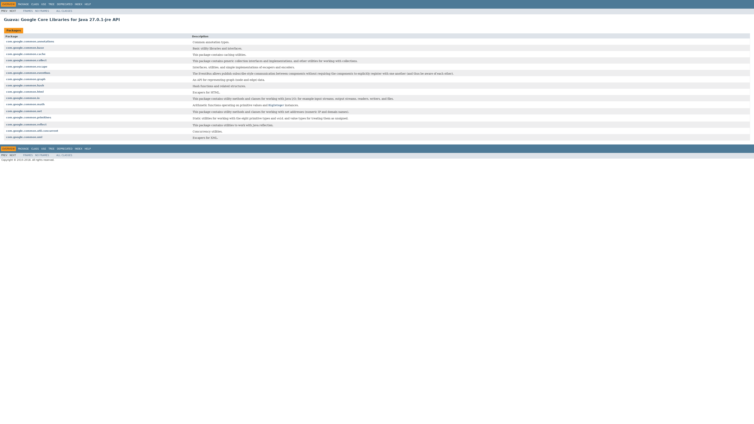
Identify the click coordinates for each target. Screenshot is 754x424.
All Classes (64, 11)
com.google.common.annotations (30, 41)
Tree (51, 4)
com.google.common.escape (26, 66)
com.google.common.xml (24, 137)
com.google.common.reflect (26, 124)
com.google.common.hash (25, 85)
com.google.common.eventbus (28, 72)
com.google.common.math (25, 104)
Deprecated (64, 4)
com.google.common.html (25, 91)
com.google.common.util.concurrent (32, 130)
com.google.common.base (25, 47)
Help (88, 4)
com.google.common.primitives (28, 117)
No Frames (42, 11)
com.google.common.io (23, 98)
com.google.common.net (24, 111)
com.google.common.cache (26, 54)
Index (78, 4)
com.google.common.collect (26, 60)
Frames (28, 11)
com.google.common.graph (25, 79)
